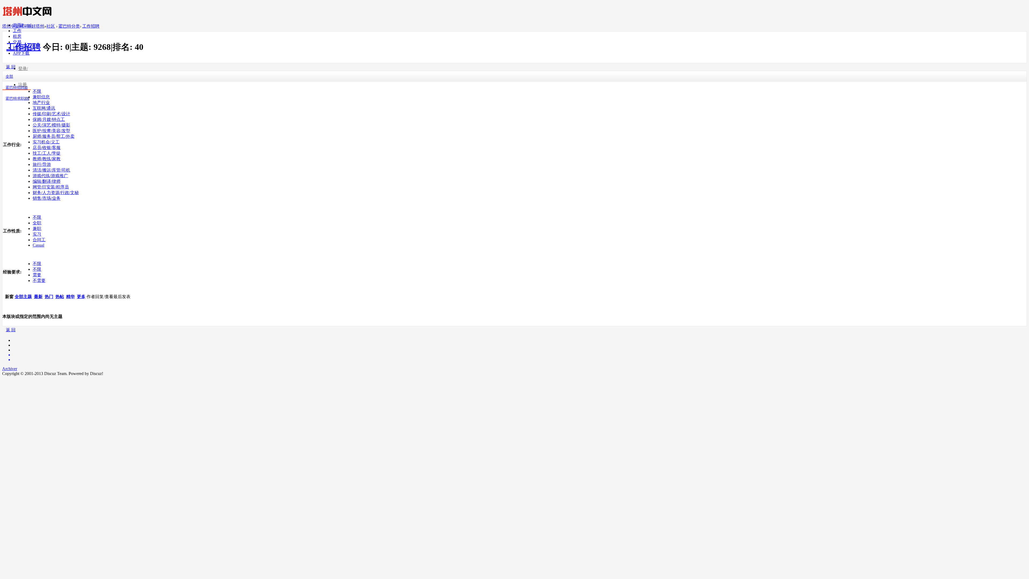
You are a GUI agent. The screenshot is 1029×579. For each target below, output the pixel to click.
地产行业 (41, 102)
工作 (17, 30)
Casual (38, 245)
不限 (37, 217)
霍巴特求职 (17, 98)
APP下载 (21, 53)
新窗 (9, 296)
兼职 (37, 228)
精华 (70, 296)
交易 (17, 42)
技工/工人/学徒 (47, 153)
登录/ (23, 68)
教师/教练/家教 (47, 159)
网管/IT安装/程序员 (51, 187)
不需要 (39, 280)
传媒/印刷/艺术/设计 (51, 114)
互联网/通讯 (44, 108)
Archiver (9, 368)
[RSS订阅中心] (520, 359)
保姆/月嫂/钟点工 (49, 119)
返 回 (11, 330)
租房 (17, 36)
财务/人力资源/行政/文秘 (56, 192)
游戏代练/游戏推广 (50, 175)
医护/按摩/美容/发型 (51, 130)
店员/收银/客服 (47, 147)
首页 (22, 25)
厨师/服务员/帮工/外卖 (53, 136)
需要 (37, 275)
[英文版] (520, 354)
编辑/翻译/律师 (47, 181)
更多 (81, 296)
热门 (49, 296)
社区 (21, 47)
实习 (37, 234)
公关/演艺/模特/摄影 (51, 125)
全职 (37, 223)
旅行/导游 (42, 164)
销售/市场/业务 (47, 198)
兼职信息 (41, 97)
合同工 (39, 239)
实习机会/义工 (46, 142)
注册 (22, 84)
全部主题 (23, 296)
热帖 (59, 296)
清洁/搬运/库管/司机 (51, 170)
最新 (38, 296)
